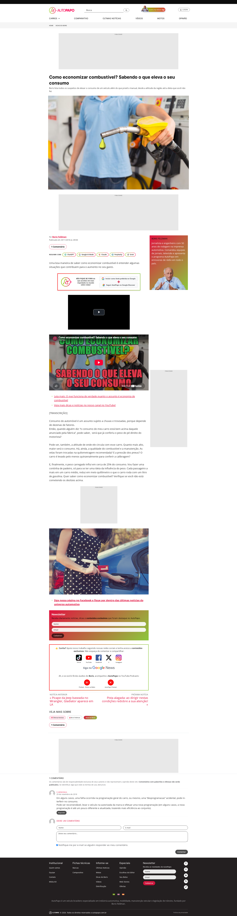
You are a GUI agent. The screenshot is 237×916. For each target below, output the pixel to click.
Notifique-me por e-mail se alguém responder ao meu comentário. (93, 845)
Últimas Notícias (58, 718)
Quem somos (54, 868)
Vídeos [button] (139, 18)
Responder (61, 813)
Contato (52, 877)
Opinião (122, 868)
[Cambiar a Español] (123, 894)
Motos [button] (160, 18)
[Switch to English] (118, 894)
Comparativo (78, 872)
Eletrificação (101, 886)
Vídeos (98, 882)
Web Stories (124, 882)
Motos (98, 872)
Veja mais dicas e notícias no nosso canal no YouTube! (85, 405)
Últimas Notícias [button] (112, 18)
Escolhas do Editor (127, 872)
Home (51, 25)
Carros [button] (53, 18)
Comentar (181, 852)
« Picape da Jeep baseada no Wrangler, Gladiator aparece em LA (71, 701)
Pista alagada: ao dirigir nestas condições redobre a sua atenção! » (125, 701)
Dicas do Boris (61, 25)
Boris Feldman (59, 237)
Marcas (76, 868)
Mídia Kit (53, 882)
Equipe (52, 872)
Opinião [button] (183, 18)
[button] (126, 10)
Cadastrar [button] (58, 635)
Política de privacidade (180, 912)
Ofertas (122, 886)
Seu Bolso (123, 877)
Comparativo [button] (81, 18)
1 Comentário (58, 246)
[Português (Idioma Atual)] (113, 894)
